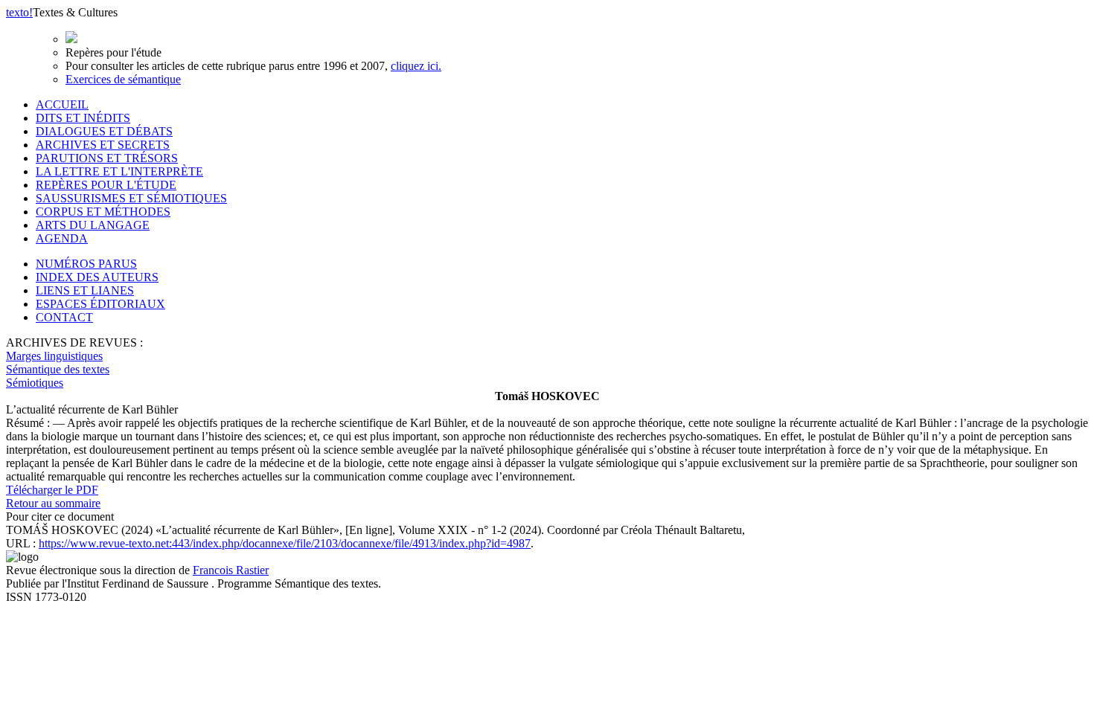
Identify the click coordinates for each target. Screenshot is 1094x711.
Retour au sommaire (53, 503)
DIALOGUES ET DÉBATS (104, 131)
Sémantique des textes (57, 369)
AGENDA (62, 238)
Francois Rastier (231, 570)
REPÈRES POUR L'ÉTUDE (106, 184)
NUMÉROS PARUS (86, 263)
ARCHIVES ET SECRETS (103, 144)
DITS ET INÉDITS (83, 118)
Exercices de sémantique (123, 79)
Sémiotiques (34, 382)
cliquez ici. (416, 65)
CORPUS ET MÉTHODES (103, 211)
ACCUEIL (62, 104)
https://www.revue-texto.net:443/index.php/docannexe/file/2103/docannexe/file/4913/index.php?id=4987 (285, 543)
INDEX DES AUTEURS (97, 277)
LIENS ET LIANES (85, 290)
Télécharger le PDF (52, 489)
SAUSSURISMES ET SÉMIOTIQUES (131, 198)
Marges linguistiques (54, 356)
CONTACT (64, 317)
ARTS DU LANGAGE (93, 225)
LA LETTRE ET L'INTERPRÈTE (119, 171)
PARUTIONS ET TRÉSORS (107, 158)
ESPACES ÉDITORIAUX (100, 303)
